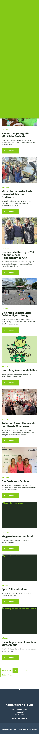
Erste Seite (6, 670)
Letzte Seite (7, 675)
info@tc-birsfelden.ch (19, 718)
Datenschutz (23, 729)
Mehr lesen (9, 151)
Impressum (33, 729)
